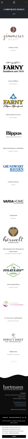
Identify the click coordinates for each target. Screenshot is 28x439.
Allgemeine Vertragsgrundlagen (18, 409)
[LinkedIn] (23, 417)
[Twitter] (25, 417)
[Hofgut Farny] (13, 341)
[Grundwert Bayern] (13, 172)
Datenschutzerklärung (14, 417)
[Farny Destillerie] (13, 71)
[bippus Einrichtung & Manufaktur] (13, 138)
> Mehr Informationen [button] (14, 433)
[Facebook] (21, 417)
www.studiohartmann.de (20, 404)
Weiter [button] (14, 436)
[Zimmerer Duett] (13, 37)
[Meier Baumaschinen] (13, 274)
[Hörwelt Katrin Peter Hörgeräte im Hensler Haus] (13, 240)
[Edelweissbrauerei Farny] (13, 104)
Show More (14, 361)
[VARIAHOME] (13, 205)
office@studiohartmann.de (19, 402)
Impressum (5, 417)
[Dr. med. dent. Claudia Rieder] (13, 308)
